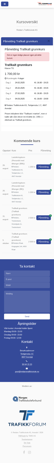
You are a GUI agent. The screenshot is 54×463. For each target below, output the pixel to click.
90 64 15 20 (27, 364)
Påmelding (45, 166)
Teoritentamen (27, 439)
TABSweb (22, 436)
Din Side (27, 443)
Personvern (27, 446)
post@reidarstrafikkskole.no (27, 372)
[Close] (49, 41)
